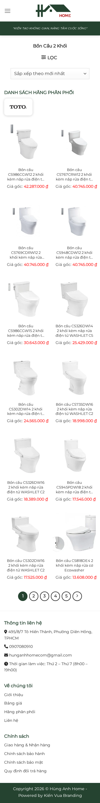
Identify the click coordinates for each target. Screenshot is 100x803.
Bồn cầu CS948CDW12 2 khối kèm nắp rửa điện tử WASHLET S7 (74, 253)
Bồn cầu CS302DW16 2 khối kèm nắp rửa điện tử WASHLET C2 (25, 565)
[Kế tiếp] (77, 596)
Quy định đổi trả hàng (25, 770)
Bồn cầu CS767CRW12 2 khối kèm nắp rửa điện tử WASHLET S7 (74, 174)
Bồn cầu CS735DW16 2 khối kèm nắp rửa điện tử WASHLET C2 (74, 409)
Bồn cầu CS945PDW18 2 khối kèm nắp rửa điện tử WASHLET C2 (74, 487)
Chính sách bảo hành (24, 753)
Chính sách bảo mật (23, 762)
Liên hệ (11, 720)
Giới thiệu (13, 694)
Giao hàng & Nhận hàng (27, 744)
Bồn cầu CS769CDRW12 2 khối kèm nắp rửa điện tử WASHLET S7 (25, 253)
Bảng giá (13, 703)
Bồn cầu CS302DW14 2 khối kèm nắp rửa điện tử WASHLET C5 (25, 409)
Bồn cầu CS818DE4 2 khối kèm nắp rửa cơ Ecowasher (74, 565)
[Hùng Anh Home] (53, 10)
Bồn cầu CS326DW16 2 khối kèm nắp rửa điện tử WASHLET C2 (25, 487)
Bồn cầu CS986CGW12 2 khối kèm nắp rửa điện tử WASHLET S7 (25, 174)
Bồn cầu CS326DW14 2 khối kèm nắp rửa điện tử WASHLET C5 (74, 331)
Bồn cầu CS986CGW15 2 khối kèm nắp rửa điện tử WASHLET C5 (25, 331)
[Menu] (7, 11)
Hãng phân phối (19, 711)
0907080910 (21, 646)
